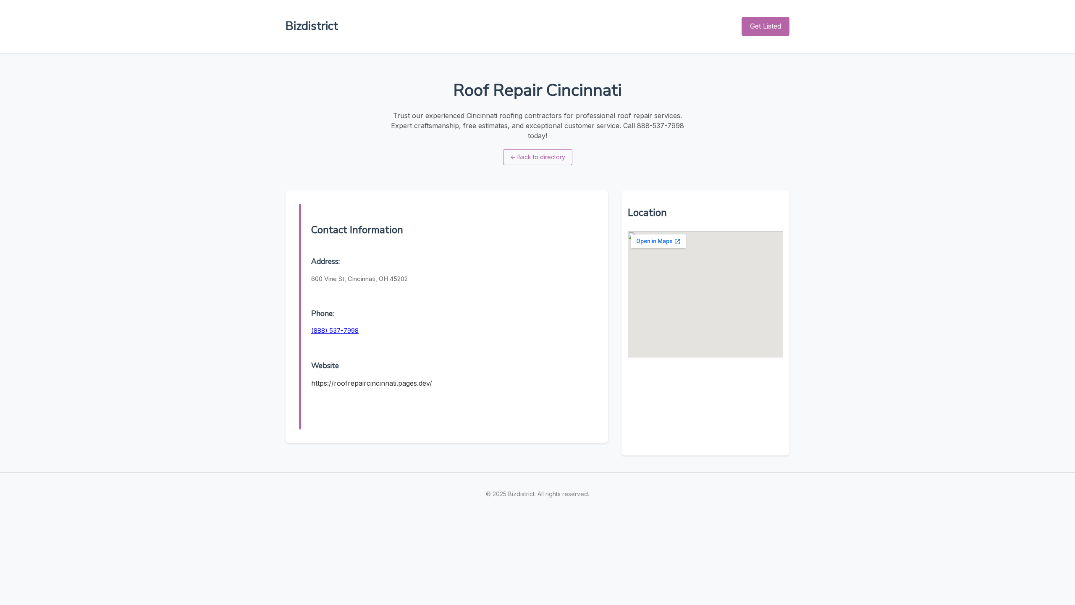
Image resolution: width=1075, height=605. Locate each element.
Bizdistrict (312, 26)
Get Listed (765, 26)
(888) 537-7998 (335, 330)
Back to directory (537, 156)
